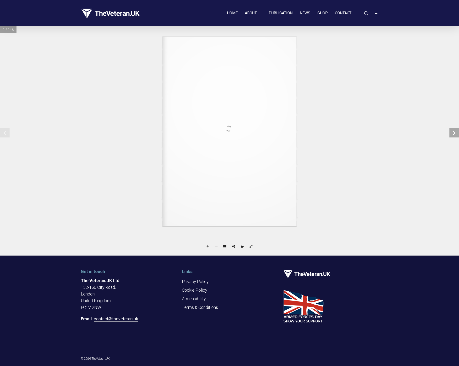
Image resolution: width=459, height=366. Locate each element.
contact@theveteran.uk (116, 318)
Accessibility (194, 298)
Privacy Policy (195, 281)
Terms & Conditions (200, 307)
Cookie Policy (194, 290)
